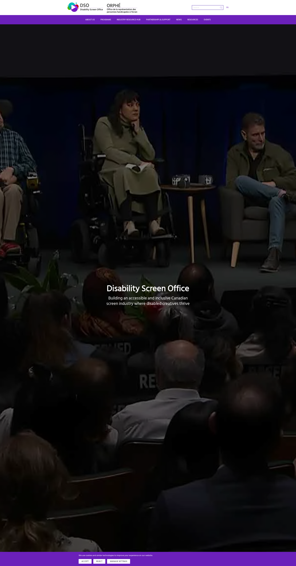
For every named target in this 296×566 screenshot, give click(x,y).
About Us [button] (90, 19)
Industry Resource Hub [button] (128, 19)
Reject (99, 561)
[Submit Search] (221, 7)
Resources (192, 19)
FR (227, 7)
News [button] (179, 19)
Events (207, 19)
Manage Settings (118, 561)
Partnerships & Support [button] (158, 19)
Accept (85, 561)
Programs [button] (105, 19)
